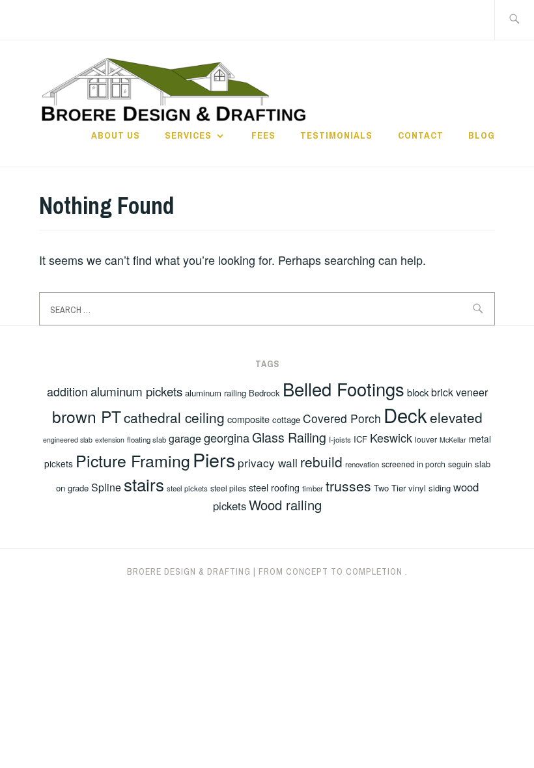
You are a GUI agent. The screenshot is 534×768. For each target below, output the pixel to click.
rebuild (321, 461)
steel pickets (187, 488)
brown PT (86, 416)
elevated (456, 417)
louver (426, 439)
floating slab (146, 439)
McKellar (453, 440)
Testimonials (336, 135)
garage (185, 438)
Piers (214, 459)
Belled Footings (343, 389)
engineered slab (67, 440)
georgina (226, 437)
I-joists (340, 439)
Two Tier (390, 488)
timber (312, 488)
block (418, 392)
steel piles (228, 487)
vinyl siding (429, 488)
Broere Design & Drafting (189, 571)
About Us (115, 135)
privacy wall (268, 462)
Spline (106, 487)
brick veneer (459, 392)
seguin (460, 463)
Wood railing (285, 504)
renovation (362, 464)
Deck (405, 414)
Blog (481, 135)
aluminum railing (215, 393)
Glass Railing (289, 437)
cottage (286, 419)
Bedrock (264, 393)
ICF (360, 439)
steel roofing (274, 487)
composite (248, 419)
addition (67, 391)
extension (109, 440)
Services (188, 135)
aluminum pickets (136, 391)
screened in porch (413, 463)
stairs (144, 484)
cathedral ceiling (174, 417)
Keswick (391, 437)
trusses (348, 485)
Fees (263, 135)
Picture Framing (133, 460)
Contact (420, 135)
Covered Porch (342, 418)
